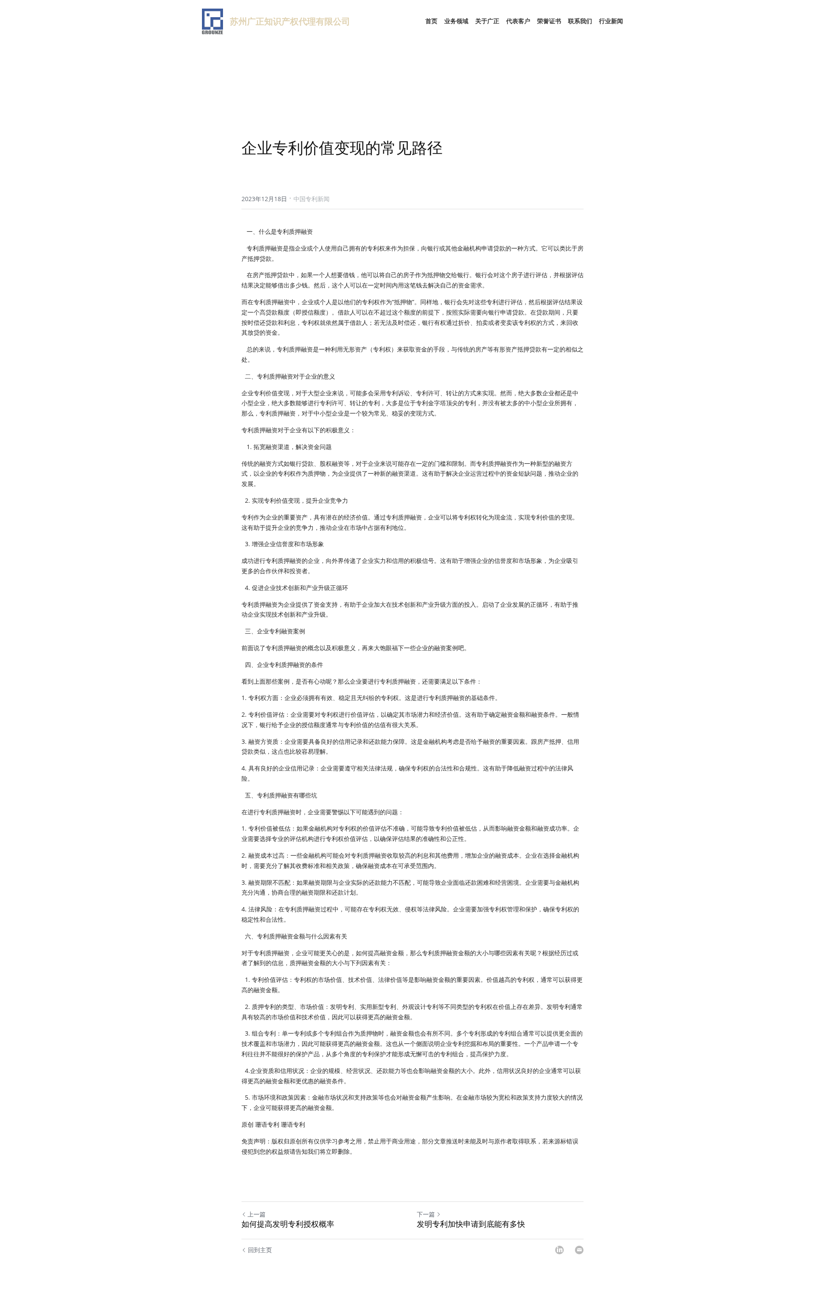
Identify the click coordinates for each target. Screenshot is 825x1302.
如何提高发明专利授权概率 (287, 1224)
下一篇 (426, 1214)
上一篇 (257, 1214)
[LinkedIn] (559, 1250)
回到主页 (260, 1250)
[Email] (579, 1250)
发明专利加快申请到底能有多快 (471, 1224)
